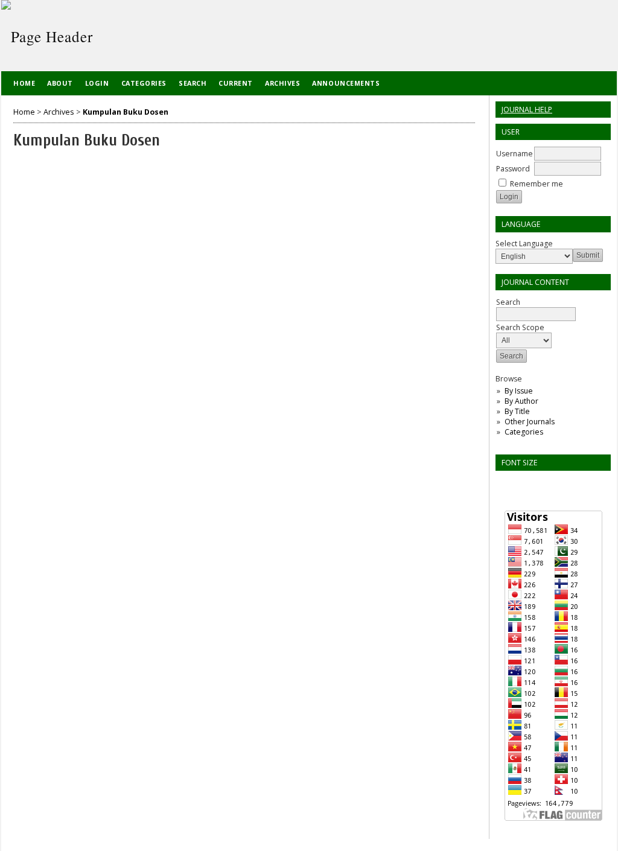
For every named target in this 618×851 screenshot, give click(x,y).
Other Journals (530, 421)
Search (508, 302)
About (60, 83)
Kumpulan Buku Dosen (125, 112)
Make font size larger (545, 484)
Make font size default (526, 484)
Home (24, 83)
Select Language (524, 243)
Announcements (346, 83)
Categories (524, 432)
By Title (517, 411)
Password (513, 169)
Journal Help (527, 109)
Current (235, 83)
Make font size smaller (506, 484)
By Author (521, 401)
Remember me (536, 184)
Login (97, 83)
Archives (282, 83)
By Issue (519, 391)
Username (514, 153)
